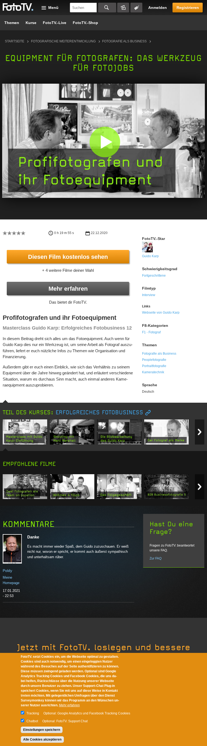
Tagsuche (136, 7)
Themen (11, 23)
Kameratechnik (153, 372)
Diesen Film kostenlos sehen (68, 256)
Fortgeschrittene (154, 275)
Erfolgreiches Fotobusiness (99, 412)
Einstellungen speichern (41, 730)
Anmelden (157, 7)
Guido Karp (150, 256)
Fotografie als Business (124, 41)
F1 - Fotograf (151, 332)
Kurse (31, 23)
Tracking (32, 713)
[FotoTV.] (18, 7)
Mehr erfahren (68, 288)
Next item (199, 432)
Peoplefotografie (154, 360)
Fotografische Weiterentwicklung (63, 41)
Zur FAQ (155, 558)
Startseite (14, 41)
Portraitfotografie (154, 366)
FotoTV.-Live (54, 23)
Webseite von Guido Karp (161, 312)
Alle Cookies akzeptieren (42, 739)
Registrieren (188, 7)
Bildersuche (123, 7)
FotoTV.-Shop (85, 23)
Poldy (7, 570)
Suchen (107, 7)
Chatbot (32, 721)
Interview (148, 295)
